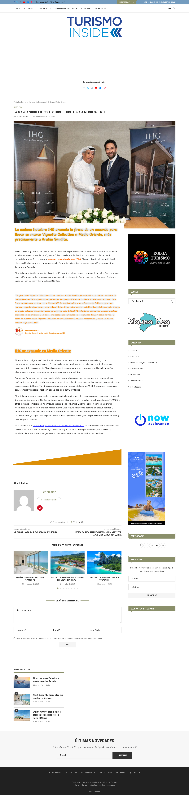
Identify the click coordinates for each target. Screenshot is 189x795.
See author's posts (49, 500)
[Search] (174, 8)
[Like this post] (74, 522)
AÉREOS (133, 350)
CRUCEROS (134, 356)
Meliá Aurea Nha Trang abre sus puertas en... (163, 2)
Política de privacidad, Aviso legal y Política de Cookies (94, 782)
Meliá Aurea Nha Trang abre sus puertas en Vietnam (48, 696)
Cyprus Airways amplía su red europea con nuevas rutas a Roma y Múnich (47, 714)
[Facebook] (14, 2)
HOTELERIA (135, 374)
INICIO (18, 8)
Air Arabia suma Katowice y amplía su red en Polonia (46, 680)
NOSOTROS (85, 8)
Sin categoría (135, 387)
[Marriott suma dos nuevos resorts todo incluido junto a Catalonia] (68, 562)
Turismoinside (23, 116)
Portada (17, 102)
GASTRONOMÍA (136, 368)
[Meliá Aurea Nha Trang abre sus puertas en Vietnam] (31, 562)
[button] (139, 2)
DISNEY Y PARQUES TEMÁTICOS (143, 362)
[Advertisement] (94, 58)
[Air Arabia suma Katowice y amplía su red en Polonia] (22, 682)
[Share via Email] (82, 522)
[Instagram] (20, 2)
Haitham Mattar (32, 331)
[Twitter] (17, 2)
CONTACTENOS (100, 8)
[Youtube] (24, 2)
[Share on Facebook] (76, 522)
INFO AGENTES (136, 380)
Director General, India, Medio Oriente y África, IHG (45, 333)
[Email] (28, 2)
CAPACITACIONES (44, 8)
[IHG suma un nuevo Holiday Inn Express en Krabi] (104, 562)
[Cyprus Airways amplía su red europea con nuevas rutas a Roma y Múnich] (22, 715)
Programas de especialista (66, 8)
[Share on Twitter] (79, 522)
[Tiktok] (31, 2)
